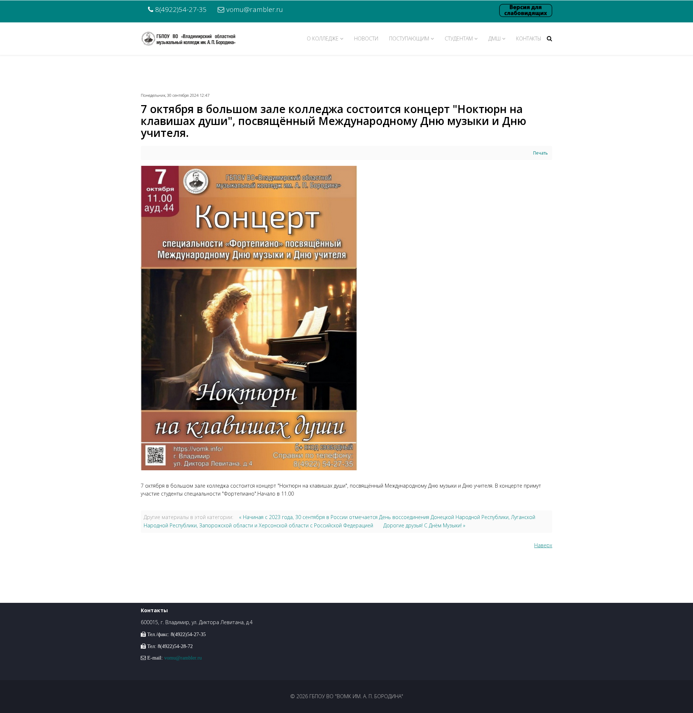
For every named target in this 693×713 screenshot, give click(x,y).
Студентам (459, 38)
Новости (366, 38)
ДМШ (494, 38)
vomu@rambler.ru (254, 9)
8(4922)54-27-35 (181, 9)
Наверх (543, 545)
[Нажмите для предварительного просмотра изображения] (346, 318)
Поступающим (409, 38)
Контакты (528, 38)
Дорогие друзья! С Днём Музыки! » (424, 525)
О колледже (323, 38)
